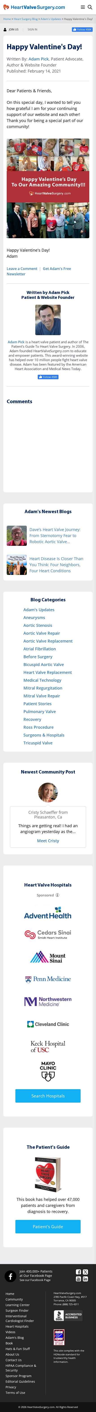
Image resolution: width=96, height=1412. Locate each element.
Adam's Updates (51, 19)
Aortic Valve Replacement (48, 641)
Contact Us (14, 1360)
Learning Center (18, 1305)
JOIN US (14, 29)
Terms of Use (15, 1393)
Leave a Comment (22, 268)
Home (7, 19)
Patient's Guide (48, 1227)
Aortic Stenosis (37, 625)
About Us (12, 1354)
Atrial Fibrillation (39, 648)
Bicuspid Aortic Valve (43, 664)
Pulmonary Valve (39, 711)
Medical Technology (42, 680)
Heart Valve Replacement (47, 672)
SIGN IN (32, 29)
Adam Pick (39, 59)
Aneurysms (34, 617)
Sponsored (45, 895)
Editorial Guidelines (20, 1381)
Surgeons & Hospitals (44, 735)
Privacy (11, 1387)
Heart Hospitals (17, 1326)
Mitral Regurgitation (42, 688)
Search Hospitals (48, 1096)
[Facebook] (10, 1276)
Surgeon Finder (17, 1310)
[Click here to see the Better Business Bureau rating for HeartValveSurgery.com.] (73, 1315)
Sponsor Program (18, 1376)
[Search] (90, 7)
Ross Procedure (38, 727)
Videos (10, 1332)
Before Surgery (37, 656)
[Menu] (83, 7)
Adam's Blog (15, 1337)
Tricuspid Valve (37, 743)
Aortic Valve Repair (41, 633)
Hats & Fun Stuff (18, 1349)
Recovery (32, 719)
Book (9, 1343)
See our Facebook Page (35, 1280)
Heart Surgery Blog (26, 19)
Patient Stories (37, 703)
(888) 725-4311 (71, 1304)
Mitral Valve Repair (41, 696)
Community (14, 1299)
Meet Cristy (48, 840)
